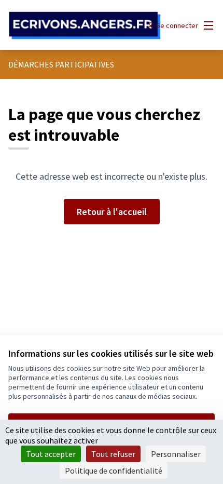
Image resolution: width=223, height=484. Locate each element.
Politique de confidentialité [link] (113, 470)
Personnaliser (176, 454)
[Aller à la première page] (84, 25)
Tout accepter (51, 454)
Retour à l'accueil (112, 212)
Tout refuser (113, 454)
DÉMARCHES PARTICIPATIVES (61, 64)
